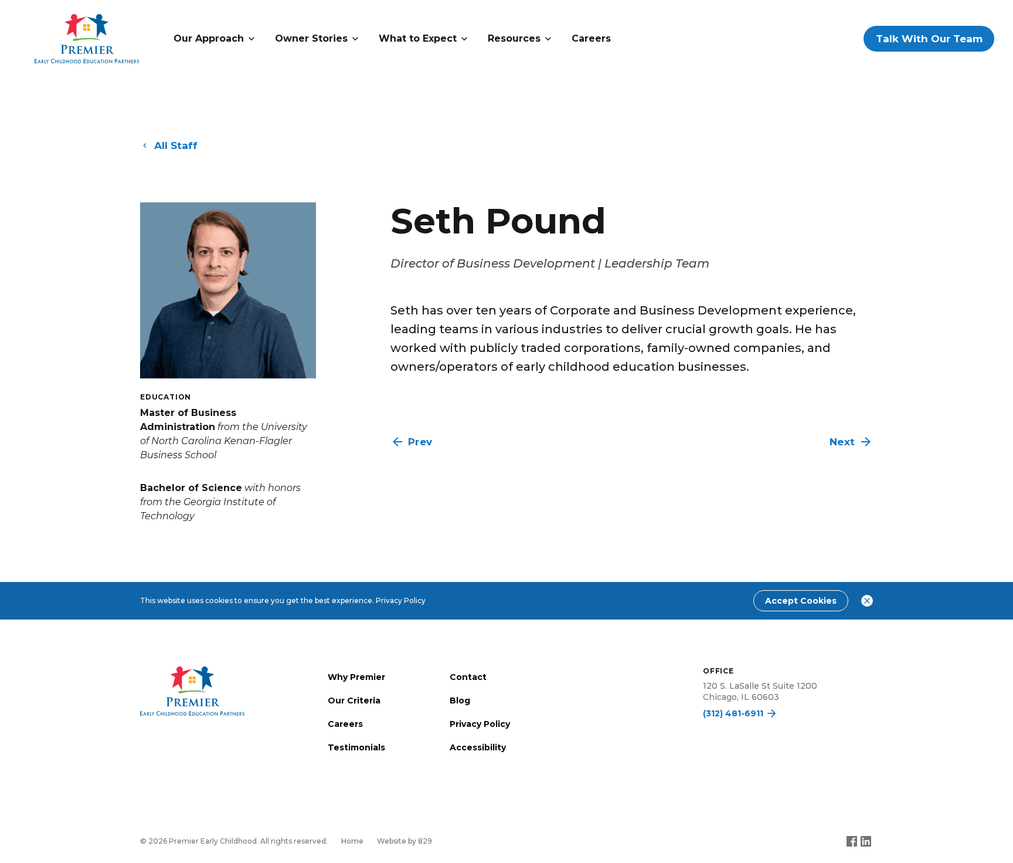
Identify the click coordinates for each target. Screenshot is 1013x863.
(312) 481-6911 (733, 713)
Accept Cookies (801, 600)
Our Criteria (354, 700)
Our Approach (209, 38)
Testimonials (356, 747)
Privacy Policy (401, 600)
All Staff (176, 145)
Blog (460, 700)
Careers (591, 38)
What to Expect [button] (418, 38)
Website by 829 (404, 841)
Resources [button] (514, 38)
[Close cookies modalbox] (867, 601)
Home (352, 841)
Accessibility (478, 747)
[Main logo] (192, 691)
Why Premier (356, 677)
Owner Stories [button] (311, 38)
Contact (468, 677)
